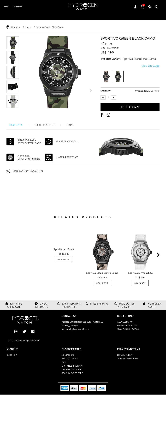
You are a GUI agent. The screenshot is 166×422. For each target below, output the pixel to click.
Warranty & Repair (72, 370)
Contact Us (68, 355)
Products (27, 27)
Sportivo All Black (64, 249)
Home (14, 27)
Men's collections (127, 326)
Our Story (12, 355)
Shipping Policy (70, 358)
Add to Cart (64, 259)
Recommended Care (72, 373)
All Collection (125, 322)
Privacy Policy (124, 355)
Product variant (110, 58)
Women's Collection (128, 329)
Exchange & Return (72, 366)
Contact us (69, 316)
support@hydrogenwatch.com (75, 329)
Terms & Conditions (127, 358)
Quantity (106, 90)
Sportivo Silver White (140, 273)
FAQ (63, 362)
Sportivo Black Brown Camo (102, 273)
